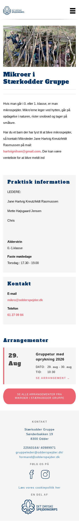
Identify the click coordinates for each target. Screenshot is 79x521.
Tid (38, 372)
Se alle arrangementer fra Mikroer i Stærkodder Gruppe (39, 396)
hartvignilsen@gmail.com (22, 151)
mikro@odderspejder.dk (25, 300)
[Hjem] (13, 10)
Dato (40, 367)
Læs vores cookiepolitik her (39, 487)
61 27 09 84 (15, 315)
